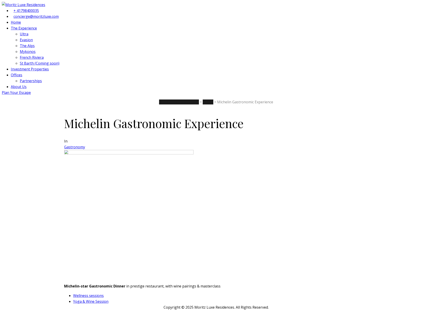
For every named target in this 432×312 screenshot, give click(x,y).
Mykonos (28, 51)
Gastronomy (74, 147)
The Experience (24, 28)
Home (16, 22)
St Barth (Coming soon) (39, 63)
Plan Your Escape (16, 92)
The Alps (27, 45)
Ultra (24, 34)
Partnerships (31, 80)
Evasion (26, 39)
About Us (19, 86)
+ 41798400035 (26, 10)
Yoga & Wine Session (90, 301)
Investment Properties (30, 69)
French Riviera (32, 57)
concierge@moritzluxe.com (36, 16)
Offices (16, 74)
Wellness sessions (88, 295)
